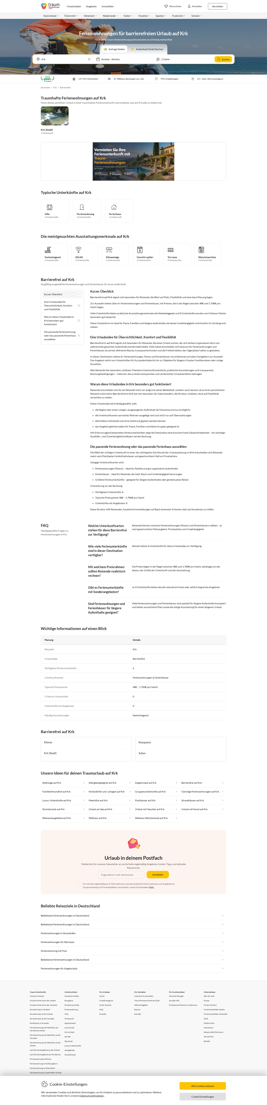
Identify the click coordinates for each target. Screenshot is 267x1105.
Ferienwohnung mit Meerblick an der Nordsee (45, 1036)
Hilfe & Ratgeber (141, 1005)
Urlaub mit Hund (37, 996)
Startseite (45, 87)
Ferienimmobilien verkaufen (215, 1014)
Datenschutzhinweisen (91, 1095)
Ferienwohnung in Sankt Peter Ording (45, 1072)
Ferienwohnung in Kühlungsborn (44, 1063)
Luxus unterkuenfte (73, 1046)
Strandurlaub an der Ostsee (41, 1014)
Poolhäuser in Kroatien (39, 1023)
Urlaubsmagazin (106, 1000)
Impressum (208, 1027)
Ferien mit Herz (210, 1005)
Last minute (69, 1027)
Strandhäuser (70, 1055)
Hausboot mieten (72, 996)
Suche (101, 996)
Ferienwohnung (71, 1009)
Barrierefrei (65, 87)
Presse (206, 1000)
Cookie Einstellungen (202, 1096)
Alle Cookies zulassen (202, 1085)
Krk (55, 87)
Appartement (70, 1023)
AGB (206, 1018)
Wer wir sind (209, 996)
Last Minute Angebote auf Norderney (45, 1054)
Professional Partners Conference (183, 1005)
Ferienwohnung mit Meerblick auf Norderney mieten (44, 1029)
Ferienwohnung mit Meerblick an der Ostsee (45, 1044)
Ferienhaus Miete (72, 1005)
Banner (137, 1009)
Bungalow (69, 1000)
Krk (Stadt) (47, 129)
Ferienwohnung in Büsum (40, 1059)
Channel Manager (176, 996)
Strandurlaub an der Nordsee (42, 1018)
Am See (68, 1036)
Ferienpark (69, 1018)
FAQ (101, 1009)
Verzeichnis (209, 1036)
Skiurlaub (69, 1041)
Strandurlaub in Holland (40, 1009)
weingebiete (70, 1050)
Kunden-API (174, 1000)
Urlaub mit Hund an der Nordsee (43, 1005)
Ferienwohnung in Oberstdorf (42, 1068)
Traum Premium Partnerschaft (146, 1000)
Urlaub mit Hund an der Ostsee (43, 1000)
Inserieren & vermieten (143, 996)
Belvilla (207, 1041)
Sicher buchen (105, 1005)
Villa (66, 1014)
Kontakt (102, 1014)
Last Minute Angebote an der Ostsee (45, 1050)
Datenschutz (209, 1023)
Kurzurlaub (69, 1032)
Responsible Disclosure (213, 1032)
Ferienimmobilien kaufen (214, 1009)
